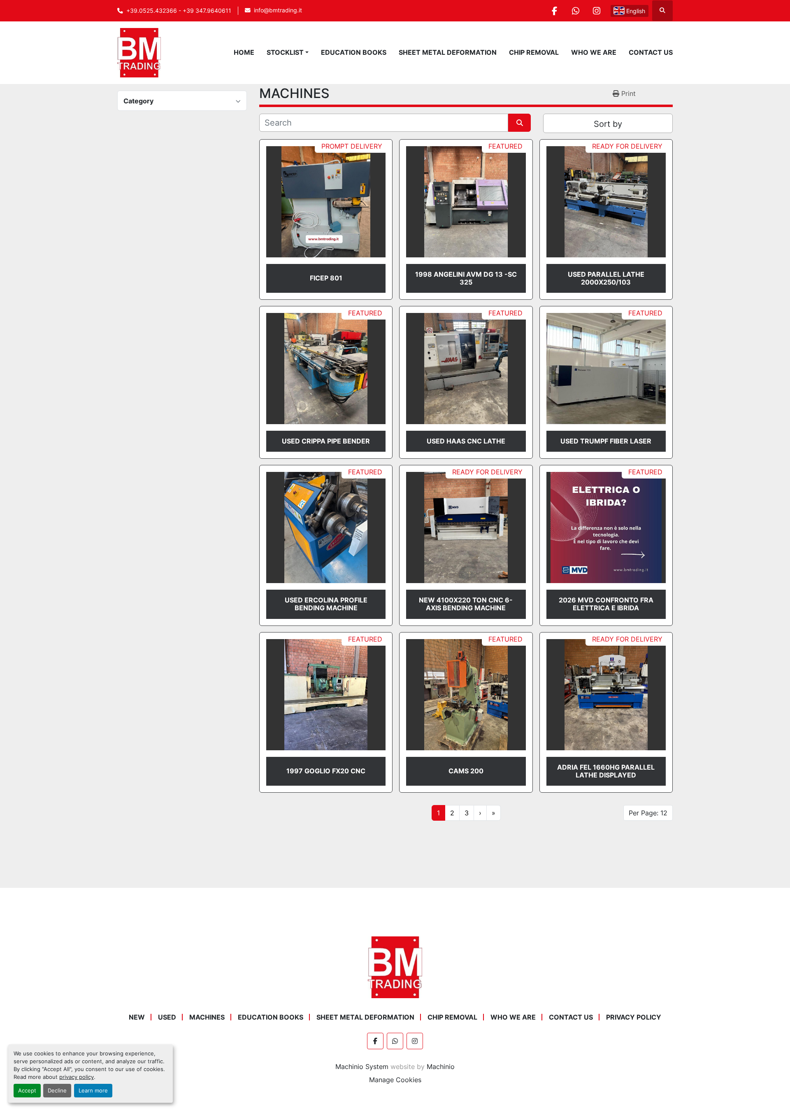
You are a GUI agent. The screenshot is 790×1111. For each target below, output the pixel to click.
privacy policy (76, 1077)
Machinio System (361, 1066)
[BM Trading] (395, 966)
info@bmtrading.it (278, 10)
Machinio (441, 1066)
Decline (57, 1091)
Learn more (93, 1091)
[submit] (519, 123)
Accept (27, 1091)
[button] (288, 52)
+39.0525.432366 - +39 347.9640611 (178, 10)
